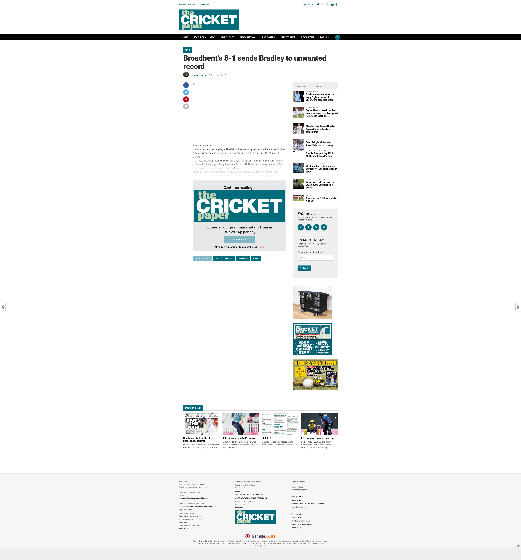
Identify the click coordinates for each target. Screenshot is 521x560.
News (212, 37)
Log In (323, 37)
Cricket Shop (288, 37)
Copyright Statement (299, 507)
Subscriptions (248, 37)
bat (217, 258)
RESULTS (266, 438)
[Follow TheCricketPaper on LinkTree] (336, 4)
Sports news (296, 517)
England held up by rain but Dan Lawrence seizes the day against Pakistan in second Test (322, 113)
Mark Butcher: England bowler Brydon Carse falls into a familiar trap (320, 129)
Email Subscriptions (299, 490)
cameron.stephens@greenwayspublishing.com (197, 507)
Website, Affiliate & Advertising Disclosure (307, 504)
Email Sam (239, 491)
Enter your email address (310, 252)
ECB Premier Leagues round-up (317, 438)
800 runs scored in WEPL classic (239, 438)
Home (185, 37)
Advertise (192, 4)
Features (199, 37)
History (229, 258)
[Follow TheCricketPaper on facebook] (317, 4)
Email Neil (239, 508)
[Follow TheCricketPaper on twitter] (322, 4)
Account (182, 4)
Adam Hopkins (200, 75)
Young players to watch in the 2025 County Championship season (320, 185)
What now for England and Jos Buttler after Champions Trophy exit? (321, 169)
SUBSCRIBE (239, 239)
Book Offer (268, 37)
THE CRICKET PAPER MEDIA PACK (249, 495)
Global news (296, 528)
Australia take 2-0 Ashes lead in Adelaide (321, 199)
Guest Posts (204, 4)
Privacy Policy (297, 497)
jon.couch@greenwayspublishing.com (193, 498)
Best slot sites (297, 514)
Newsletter (308, 37)
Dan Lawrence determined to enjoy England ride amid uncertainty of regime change (320, 97)
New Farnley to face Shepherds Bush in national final (199, 439)
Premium (243, 258)
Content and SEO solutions (301, 524)
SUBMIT (304, 268)
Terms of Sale (296, 500)
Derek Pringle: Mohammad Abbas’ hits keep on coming (319, 143)
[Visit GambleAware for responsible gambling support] (264, 536)
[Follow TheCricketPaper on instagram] (327, 4)
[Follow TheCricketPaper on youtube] (331, 4)
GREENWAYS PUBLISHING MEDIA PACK (251, 498)
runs (255, 258)
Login (261, 247)
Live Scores (227, 37)
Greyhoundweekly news (300, 521)
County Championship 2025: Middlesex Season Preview (319, 154)
